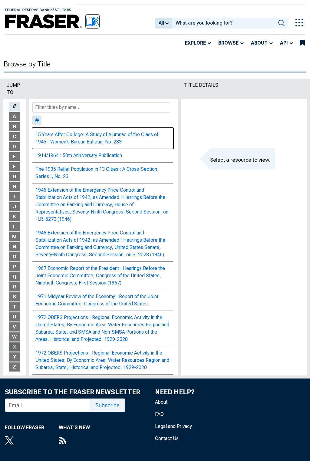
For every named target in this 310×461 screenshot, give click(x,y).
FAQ (159, 414)
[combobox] (223, 23)
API (284, 43)
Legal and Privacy (173, 426)
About (259, 43)
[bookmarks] (302, 43)
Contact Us (167, 438)
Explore (195, 43)
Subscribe (107, 405)
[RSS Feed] (74, 441)
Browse (228, 43)
